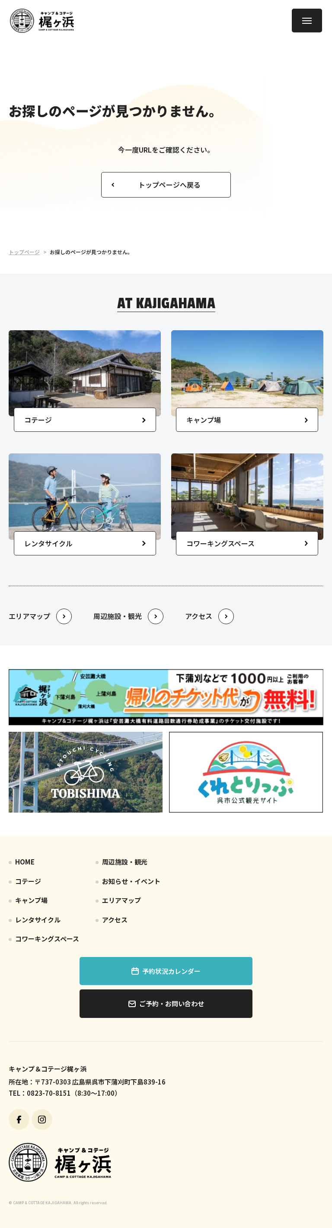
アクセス (115, 919)
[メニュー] (307, 20)
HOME (25, 861)
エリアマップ (121, 900)
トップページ (24, 251)
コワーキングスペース (47, 938)
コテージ (28, 881)
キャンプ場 (31, 900)
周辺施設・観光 (124, 861)
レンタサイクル (38, 919)
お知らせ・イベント (131, 881)
